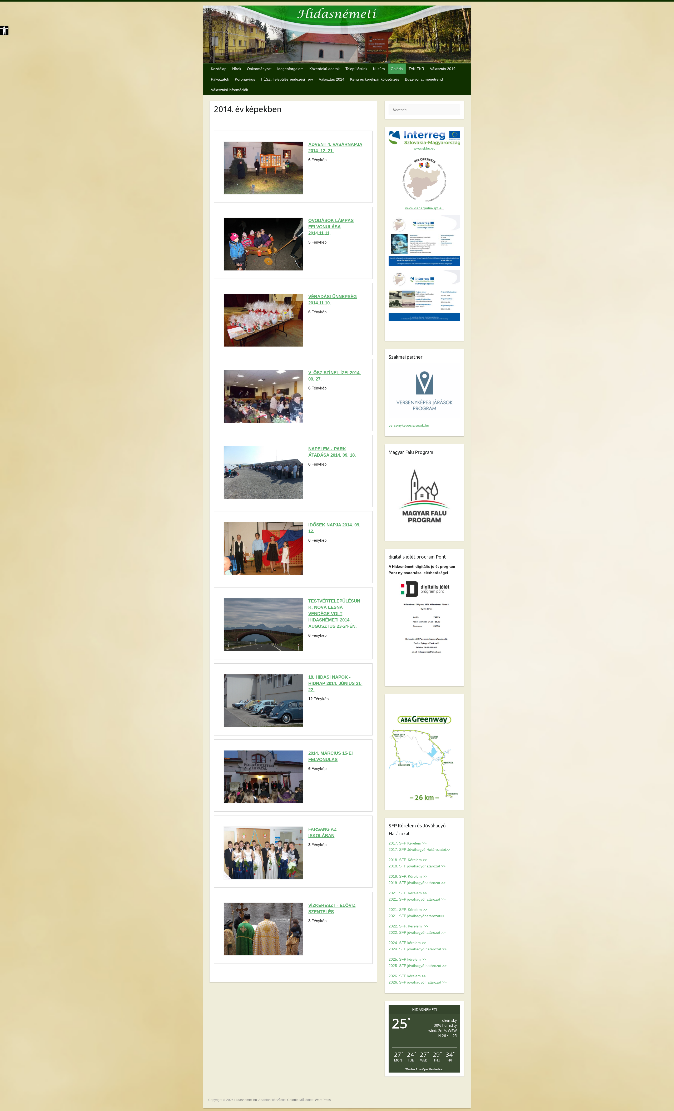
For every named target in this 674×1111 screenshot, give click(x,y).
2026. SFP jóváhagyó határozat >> (418, 982)
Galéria (397, 69)
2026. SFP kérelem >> (407, 976)
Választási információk (229, 90)
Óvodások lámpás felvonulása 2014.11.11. (331, 227)
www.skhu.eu (424, 148)
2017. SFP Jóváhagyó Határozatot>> (419, 849)
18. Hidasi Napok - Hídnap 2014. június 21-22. (335, 683)
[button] (4, 30)
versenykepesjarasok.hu (409, 425)
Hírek (236, 69)
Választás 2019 (442, 69)
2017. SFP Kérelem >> (408, 843)
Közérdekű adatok (324, 69)
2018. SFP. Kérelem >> (408, 860)
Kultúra (379, 69)
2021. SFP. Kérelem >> (408, 893)
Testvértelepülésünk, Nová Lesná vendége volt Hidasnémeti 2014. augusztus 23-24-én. (334, 614)
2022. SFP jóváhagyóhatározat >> (417, 932)
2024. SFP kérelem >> (407, 943)
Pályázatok (220, 79)
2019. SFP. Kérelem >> (408, 876)
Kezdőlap (218, 69)
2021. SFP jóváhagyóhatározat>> (416, 916)
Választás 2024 (331, 79)
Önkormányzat (259, 69)
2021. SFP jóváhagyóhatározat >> (417, 899)
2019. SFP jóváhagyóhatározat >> (417, 883)
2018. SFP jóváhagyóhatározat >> (417, 866)
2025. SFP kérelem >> (407, 959)
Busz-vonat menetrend (424, 79)
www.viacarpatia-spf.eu (424, 208)
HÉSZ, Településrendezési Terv (287, 79)
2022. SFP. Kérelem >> (408, 926)
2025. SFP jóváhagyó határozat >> (418, 966)
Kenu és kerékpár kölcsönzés (374, 79)
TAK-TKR (416, 69)
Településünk (356, 69)
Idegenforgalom (290, 69)
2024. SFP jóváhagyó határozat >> (418, 949)
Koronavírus (245, 79)
